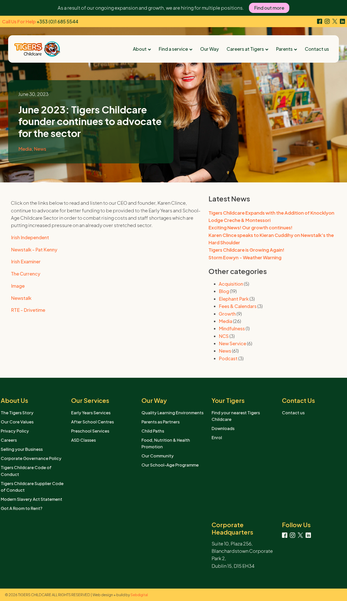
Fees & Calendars (238, 306)
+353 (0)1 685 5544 (57, 21)
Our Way (209, 49)
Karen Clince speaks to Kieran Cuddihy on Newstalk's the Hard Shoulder (271, 238)
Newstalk (21, 298)
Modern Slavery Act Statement (31, 499)
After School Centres (92, 421)
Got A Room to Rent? (21, 508)
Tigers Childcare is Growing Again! (246, 250)
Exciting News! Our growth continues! (250, 227)
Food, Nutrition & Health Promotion (165, 443)
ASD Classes (83, 440)
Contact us (317, 49)
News (40, 149)
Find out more (269, 8)
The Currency (25, 274)
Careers (9, 440)
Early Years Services (91, 412)
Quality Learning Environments (172, 412)
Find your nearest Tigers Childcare (236, 416)
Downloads (223, 428)
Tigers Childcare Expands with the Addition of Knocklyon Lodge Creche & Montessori (271, 216)
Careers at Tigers (245, 49)
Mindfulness (232, 328)
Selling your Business (22, 449)
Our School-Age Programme (170, 465)
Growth (227, 314)
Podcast (228, 358)
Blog (224, 291)
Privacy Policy (15, 431)
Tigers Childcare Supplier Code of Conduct (32, 487)
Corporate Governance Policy (31, 458)
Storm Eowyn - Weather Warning (245, 257)
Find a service (173, 49)
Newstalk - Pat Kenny (34, 249)
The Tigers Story (17, 412)
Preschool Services (90, 431)
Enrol (217, 437)
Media (25, 149)
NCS (224, 336)
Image (18, 286)
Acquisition (231, 284)
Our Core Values (17, 421)
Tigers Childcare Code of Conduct (26, 471)
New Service (232, 343)
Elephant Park (234, 299)
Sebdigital (139, 594)
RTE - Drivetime (28, 310)
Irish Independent (30, 237)
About (140, 49)
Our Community (157, 455)
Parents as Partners (160, 421)
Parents (284, 49)
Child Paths (152, 431)
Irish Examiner (26, 261)
